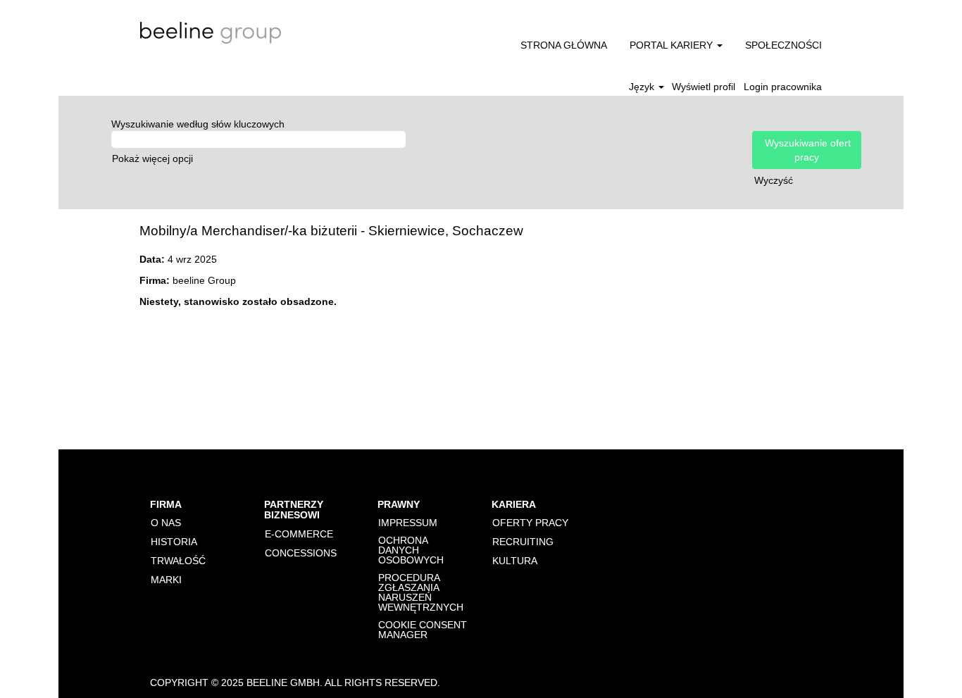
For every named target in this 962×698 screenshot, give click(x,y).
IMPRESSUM (407, 522)
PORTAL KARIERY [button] (673, 45)
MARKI (166, 579)
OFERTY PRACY (530, 522)
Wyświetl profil (703, 86)
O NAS (166, 522)
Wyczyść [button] (773, 180)
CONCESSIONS (301, 553)
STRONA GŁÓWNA (563, 45)
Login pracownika (783, 86)
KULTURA (514, 560)
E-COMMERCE (299, 534)
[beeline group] (210, 32)
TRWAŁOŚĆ (178, 560)
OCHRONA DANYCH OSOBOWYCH (411, 550)
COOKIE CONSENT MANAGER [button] (422, 629)
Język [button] (643, 86)
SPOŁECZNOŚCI (783, 45)
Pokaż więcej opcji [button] (152, 158)
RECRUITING (523, 541)
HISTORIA (174, 541)
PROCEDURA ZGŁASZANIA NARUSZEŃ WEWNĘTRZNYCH (420, 592)
